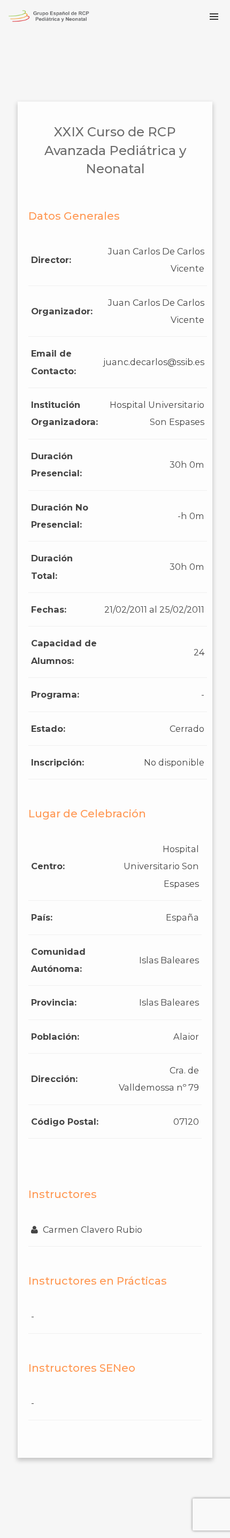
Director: (51, 259)
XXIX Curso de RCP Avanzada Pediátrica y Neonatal (115, 150)
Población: (55, 1036)
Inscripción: (57, 762)
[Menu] (214, 16)
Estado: (48, 728)
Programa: (55, 694)
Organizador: (62, 311)
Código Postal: (64, 1121)
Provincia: (53, 1002)
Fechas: (48, 609)
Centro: (48, 866)
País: (41, 917)
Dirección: (54, 1078)
